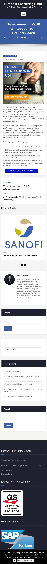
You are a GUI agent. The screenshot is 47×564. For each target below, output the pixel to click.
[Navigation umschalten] (23, 14)
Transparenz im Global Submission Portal (19, 409)
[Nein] (44, 557)
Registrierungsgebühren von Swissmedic (19, 396)
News (22, 59)
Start (5, 38)
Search (7, 421)
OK (15, 560)
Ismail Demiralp (11, 59)
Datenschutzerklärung (25, 560)
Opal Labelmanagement (34, 112)
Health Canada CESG (13, 384)
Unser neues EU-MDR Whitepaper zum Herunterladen (26, 38)
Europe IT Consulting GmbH (23, 4)
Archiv (6, 355)
